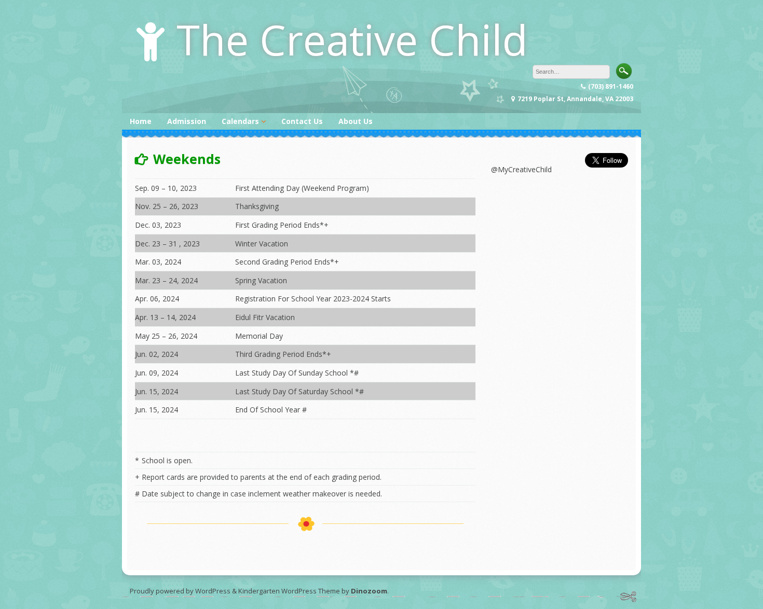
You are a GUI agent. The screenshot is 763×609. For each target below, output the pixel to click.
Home (141, 121)
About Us (355, 121)
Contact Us (302, 121)
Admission (186, 121)
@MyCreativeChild (521, 169)
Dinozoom (369, 591)
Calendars (240, 121)
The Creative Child (352, 39)
